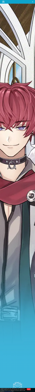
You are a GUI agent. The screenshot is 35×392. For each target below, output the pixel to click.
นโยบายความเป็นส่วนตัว (8, 391)
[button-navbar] (33, 2)
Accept (29, 389)
